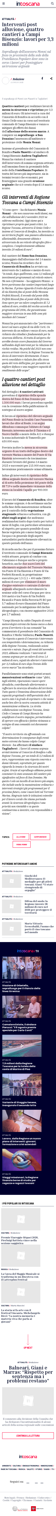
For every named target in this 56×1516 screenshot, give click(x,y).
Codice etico (44, 1498)
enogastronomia (31, 1465)
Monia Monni (21, 844)
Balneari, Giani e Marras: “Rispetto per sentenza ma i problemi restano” (28, 1374)
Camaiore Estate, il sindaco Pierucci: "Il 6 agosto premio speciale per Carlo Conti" (19, 1027)
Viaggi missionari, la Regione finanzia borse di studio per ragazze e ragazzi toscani (20, 1180)
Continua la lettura (28, 1435)
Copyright (16, 1500)
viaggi (47, 1469)
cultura (17, 1465)
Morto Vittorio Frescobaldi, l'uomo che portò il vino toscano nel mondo (39, 928)
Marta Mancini (17, 1305)
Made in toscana (9, 1469)
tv (53, 1469)
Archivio (48, 1500)
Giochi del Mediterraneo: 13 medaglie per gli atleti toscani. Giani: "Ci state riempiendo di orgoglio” (39, 883)
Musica (4, 1269)
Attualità (8, 19)
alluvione (20, 837)
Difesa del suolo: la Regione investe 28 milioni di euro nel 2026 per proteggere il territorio (38, 906)
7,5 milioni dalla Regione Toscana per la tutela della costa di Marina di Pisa (18, 1066)
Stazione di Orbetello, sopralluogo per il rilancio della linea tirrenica (21, 988)
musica (22, 1469)
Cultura (5, 1233)
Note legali (9, 1498)
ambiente (7, 1465)
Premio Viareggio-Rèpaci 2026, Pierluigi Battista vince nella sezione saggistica (19, 1240)
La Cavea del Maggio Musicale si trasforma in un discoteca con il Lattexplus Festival (20, 1276)
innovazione (47, 1465)
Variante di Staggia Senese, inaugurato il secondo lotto (19, 1104)
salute (31, 1469)
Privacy (20, 1498)
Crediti (6, 1500)
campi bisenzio (40, 837)
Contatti (38, 1500)
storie (39, 1469)
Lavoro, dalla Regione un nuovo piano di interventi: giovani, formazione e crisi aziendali (21, 1141)
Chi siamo (27, 1500)
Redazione (18, 79)
